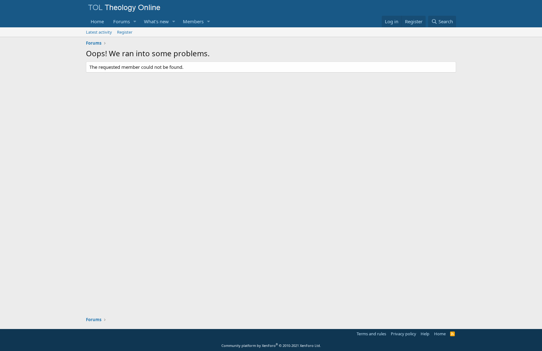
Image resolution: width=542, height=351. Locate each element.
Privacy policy (403, 334)
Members (193, 21)
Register (124, 32)
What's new (156, 21)
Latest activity (99, 32)
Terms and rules (371, 334)
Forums (121, 21)
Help (425, 334)
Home (97, 21)
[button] (134, 21)
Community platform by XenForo (271, 345)
